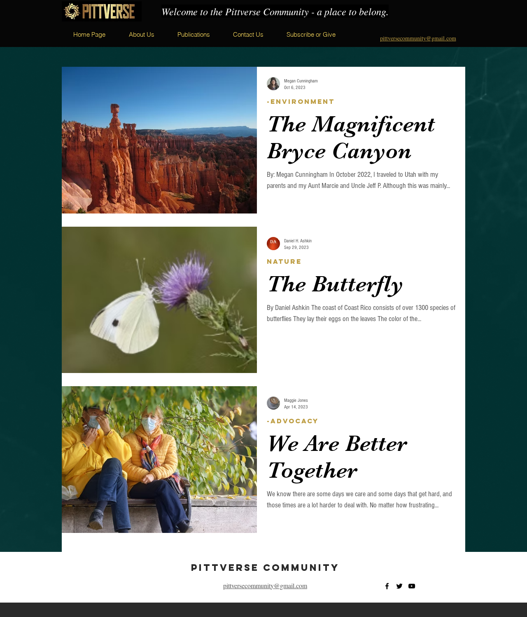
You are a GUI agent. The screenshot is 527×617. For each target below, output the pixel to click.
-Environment (301, 101)
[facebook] (387, 586)
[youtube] (412, 586)
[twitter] (399, 586)
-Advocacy (293, 421)
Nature (284, 261)
